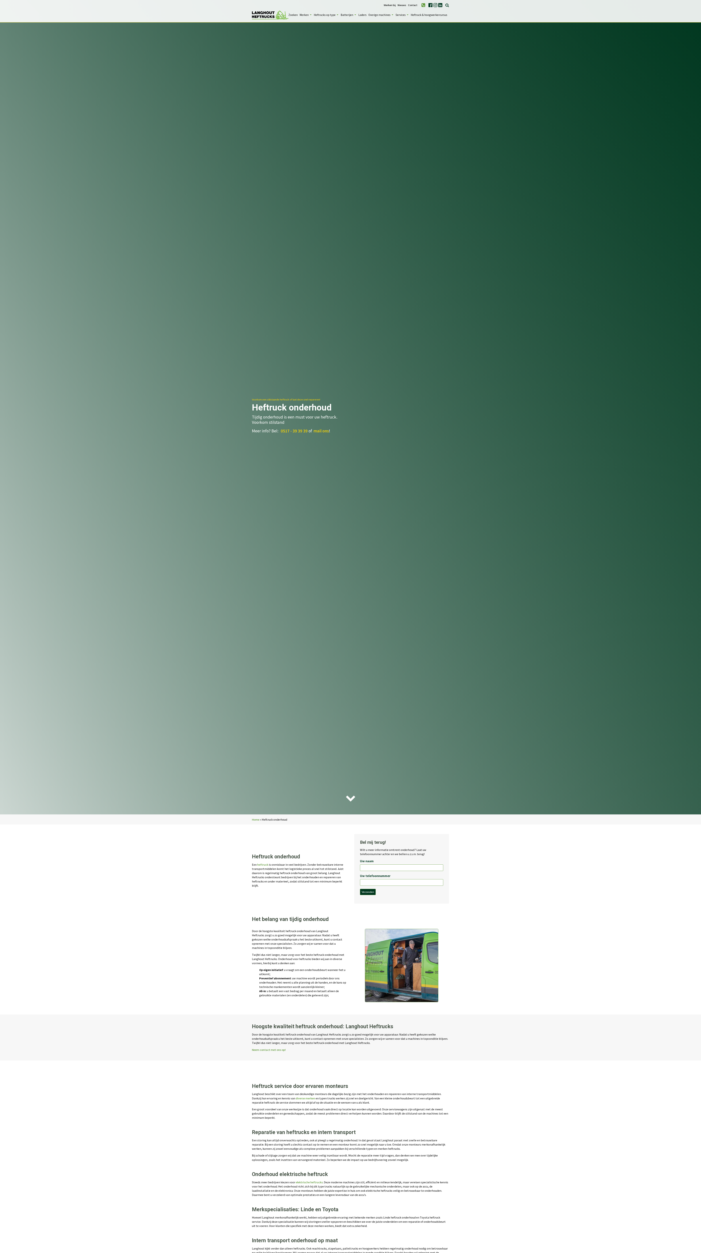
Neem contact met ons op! (269, 1050)
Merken (304, 15)
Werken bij (390, 5)
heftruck (262, 864)
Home (255, 819)
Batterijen (347, 15)
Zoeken (293, 15)
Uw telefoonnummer (375, 876)
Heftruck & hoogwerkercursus (429, 15)
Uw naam (367, 861)
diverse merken (305, 1098)
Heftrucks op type (325, 15)
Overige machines (379, 15)
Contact (412, 5)
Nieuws (402, 5)
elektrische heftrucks (309, 1182)
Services (401, 15)
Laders (362, 15)
